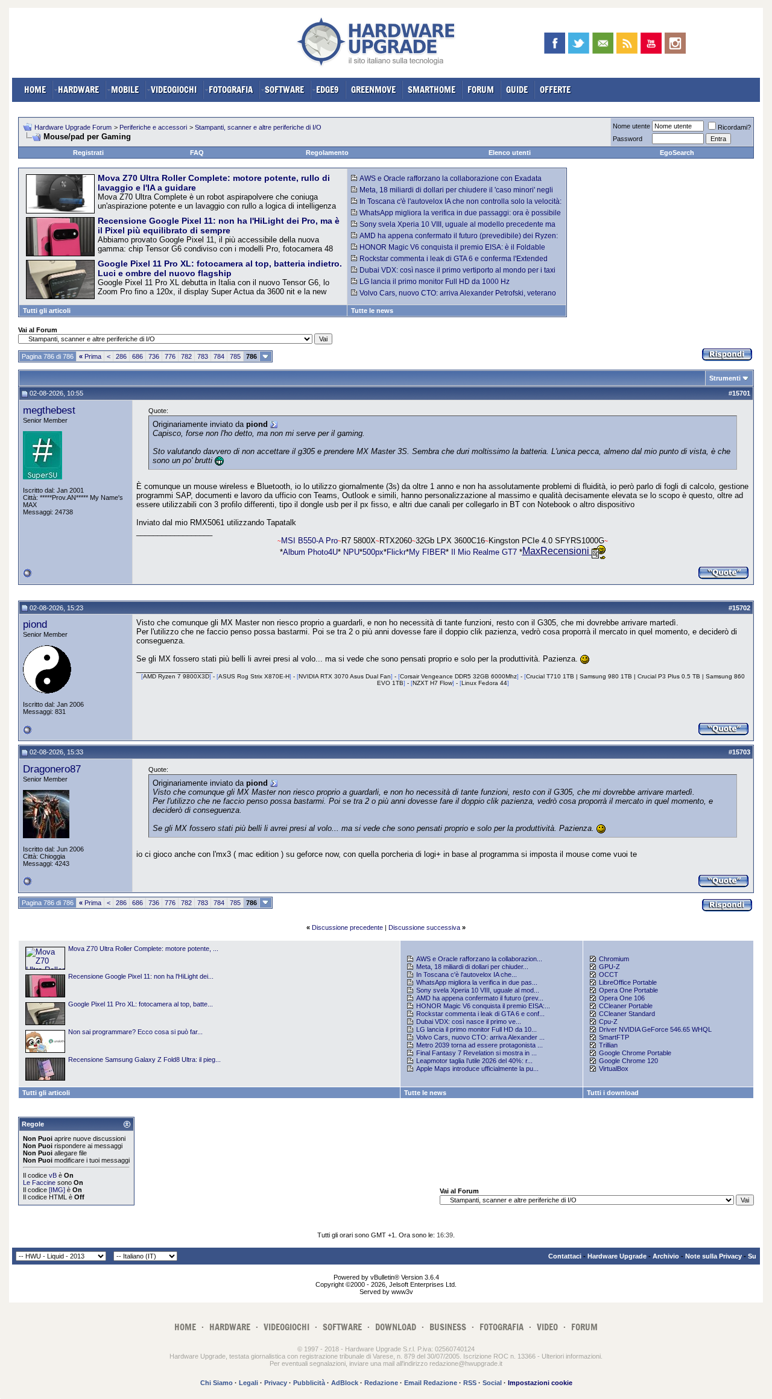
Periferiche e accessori (153, 127)
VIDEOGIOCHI (174, 89)
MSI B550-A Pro (309, 540)
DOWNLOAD (395, 1327)
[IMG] (57, 1189)
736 (153, 356)
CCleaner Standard (627, 1013)
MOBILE (125, 89)
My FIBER (427, 551)
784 (219, 356)
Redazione (381, 1382)
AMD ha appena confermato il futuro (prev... (479, 998)
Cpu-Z (608, 1021)
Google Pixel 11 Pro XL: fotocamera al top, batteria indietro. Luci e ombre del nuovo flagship (220, 268)
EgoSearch (677, 152)
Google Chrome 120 (628, 1060)
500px (373, 551)
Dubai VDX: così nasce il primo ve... (468, 1021)
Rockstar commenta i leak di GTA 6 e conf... (480, 1013)
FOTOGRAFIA (231, 89)
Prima (90, 356)
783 (202, 356)
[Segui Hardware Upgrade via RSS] (627, 43)
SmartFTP (614, 1037)
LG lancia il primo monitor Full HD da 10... (476, 1029)
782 (186, 356)
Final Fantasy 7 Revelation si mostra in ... (476, 1052)
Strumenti (725, 378)
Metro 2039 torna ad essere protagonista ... (479, 1045)
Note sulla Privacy (713, 1256)
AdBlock (344, 1382)
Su (752, 1256)
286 (121, 356)
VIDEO (547, 1327)
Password (627, 138)
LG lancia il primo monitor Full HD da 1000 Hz (434, 281)
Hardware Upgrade (617, 1256)
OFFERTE (555, 89)
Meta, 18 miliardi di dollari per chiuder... (472, 966)
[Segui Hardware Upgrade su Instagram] (675, 43)
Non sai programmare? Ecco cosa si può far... (135, 1031)
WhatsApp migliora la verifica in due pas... (476, 982)
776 (170, 356)
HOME (35, 89)
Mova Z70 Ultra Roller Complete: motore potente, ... (143, 948)
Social (492, 1382)
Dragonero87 (52, 769)
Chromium (614, 958)
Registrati (88, 152)
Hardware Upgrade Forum (73, 127)
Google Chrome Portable (635, 1052)
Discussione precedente (347, 927)
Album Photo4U (310, 551)
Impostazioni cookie (540, 1382)
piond (35, 624)
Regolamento (327, 152)
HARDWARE (78, 89)
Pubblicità (309, 1382)
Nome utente (631, 126)
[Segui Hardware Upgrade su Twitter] (578, 43)
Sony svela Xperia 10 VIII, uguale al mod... (477, 990)
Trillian (608, 1045)
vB (53, 1175)
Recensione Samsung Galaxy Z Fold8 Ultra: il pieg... (144, 1059)
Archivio (666, 1256)
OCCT (608, 974)
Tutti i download (613, 1092)
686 (137, 356)
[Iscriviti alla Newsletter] (602, 43)
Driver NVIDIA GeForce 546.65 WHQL (655, 1029)
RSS (469, 1382)
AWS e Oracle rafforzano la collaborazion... (479, 958)
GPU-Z (609, 966)
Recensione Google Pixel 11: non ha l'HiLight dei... (141, 976)
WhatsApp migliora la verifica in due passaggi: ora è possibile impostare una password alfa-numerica (456, 217)
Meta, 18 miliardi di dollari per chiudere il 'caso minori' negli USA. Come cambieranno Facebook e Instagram (452, 194)
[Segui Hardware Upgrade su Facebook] (554, 43)
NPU (350, 551)
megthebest (49, 410)
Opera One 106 (622, 998)
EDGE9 (327, 89)
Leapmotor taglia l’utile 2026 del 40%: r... (474, 1060)
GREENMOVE (373, 89)
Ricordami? (734, 127)
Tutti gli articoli (47, 310)
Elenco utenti (510, 152)
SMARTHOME (431, 89)
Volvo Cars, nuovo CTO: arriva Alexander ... (480, 1037)
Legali (248, 1382)
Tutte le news (372, 310)
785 (235, 356)
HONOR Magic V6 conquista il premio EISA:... (483, 1005)
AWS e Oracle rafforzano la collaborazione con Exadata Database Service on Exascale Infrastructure (446, 182)
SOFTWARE (284, 89)
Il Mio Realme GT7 (484, 551)
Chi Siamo (216, 1382)
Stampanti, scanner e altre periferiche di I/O (258, 127)
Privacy (275, 1382)
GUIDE (517, 89)
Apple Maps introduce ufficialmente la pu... (477, 1068)
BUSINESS (447, 1327)
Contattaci (564, 1256)
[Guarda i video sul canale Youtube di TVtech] (651, 43)
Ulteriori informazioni (571, 1356)
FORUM (480, 89)
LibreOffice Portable (628, 982)
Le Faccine (39, 1182)
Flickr (396, 551)
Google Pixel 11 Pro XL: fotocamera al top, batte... (140, 1004)
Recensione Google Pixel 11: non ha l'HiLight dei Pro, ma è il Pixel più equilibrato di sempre (219, 225)
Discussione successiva (424, 927)
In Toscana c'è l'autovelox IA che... (466, 974)
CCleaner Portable (626, 1005)
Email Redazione (430, 1382)
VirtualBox (613, 1068)
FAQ (197, 152)
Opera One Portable (628, 990)
